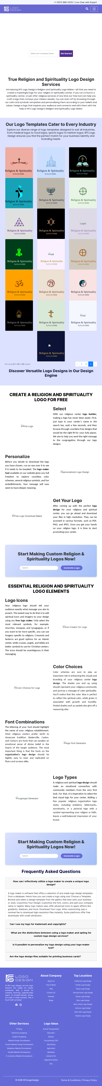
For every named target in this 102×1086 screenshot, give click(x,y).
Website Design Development (19, 1041)
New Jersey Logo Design (83, 1004)
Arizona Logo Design (83, 1008)
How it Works (51, 985)
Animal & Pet (51, 1056)
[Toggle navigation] (94, 9)
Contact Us (51, 993)
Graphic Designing (19, 1037)
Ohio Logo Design (83, 1000)
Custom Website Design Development (19, 1044)
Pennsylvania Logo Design (83, 993)
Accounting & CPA (51, 1041)
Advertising (51, 1044)
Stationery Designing (19, 1033)
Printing (19, 1029)
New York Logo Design (83, 1012)
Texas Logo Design (83, 989)
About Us (51, 981)
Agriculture (51, 1048)
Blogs (51, 1000)
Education (51, 1033)
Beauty (51, 1037)
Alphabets (51, 1052)
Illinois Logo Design (83, 996)
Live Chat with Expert (86, 2)
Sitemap (51, 996)
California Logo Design (83, 981)
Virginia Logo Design (83, 1016)
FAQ (51, 989)
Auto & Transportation (51, 1029)
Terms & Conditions (71, 1080)
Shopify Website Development (19, 1052)
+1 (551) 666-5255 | (64, 2)
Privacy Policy (90, 1080)
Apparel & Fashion (51, 1060)
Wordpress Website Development (19, 1048)
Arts (51, 1064)
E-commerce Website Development (19, 1056)
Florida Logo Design (83, 985)
